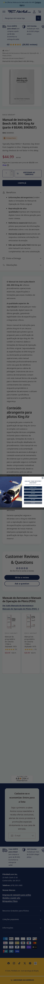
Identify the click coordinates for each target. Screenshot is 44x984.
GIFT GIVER (33, 499)
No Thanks (33, 502)
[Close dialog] (43, 478)
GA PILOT (33, 490)
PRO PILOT (33, 493)
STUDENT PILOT (33, 487)
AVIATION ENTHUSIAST (33, 496)
